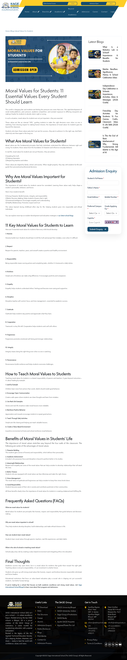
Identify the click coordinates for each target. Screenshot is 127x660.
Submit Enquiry (96, 229)
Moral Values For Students (24, 31)
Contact (104, 12)
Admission (86, 12)
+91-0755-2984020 (111, 629)
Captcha (91, 218)
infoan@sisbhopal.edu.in (97, 622)
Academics (59, 12)
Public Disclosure (43, 629)
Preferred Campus (94, 207)
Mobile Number (111, 197)
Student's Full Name (95, 178)
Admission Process (44, 643)
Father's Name (93, 188)
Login (113, 12)
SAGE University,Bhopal (66, 607)
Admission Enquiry (44, 625)
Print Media (41, 636)
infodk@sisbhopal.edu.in (117, 622)
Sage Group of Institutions (67, 614)
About (34, 12)
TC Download (42, 607)
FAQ (39, 611)
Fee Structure (42, 614)
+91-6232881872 (114, 626)
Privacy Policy (92, 640)
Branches (45, 12)
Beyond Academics (72, 12)
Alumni (40, 621)
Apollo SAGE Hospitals (66, 621)
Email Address (93, 197)
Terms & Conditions (94, 643)
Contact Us (41, 639)
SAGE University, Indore (66, 611)
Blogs (12, 31)
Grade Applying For (111, 207)
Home (27, 12)
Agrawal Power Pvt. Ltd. (66, 625)
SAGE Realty (62, 618)
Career (95, 12)
